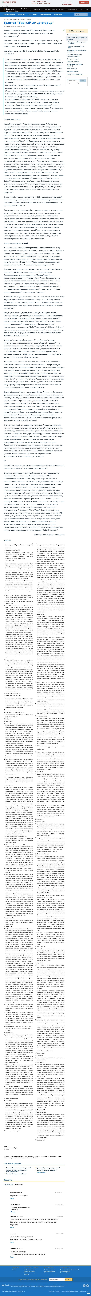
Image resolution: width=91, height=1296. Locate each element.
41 (33, 253)
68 (47, 381)
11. (4, 660)
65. (36, 837)
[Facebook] (84, 1285)
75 (43, 424)
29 (46, 186)
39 (63, 250)
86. (36, 1140)
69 (35, 397)
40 (21, 253)
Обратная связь (84, 1291)
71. (36, 946)
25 (49, 175)
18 (30, 149)
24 (12, 175)
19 (20, 152)
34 (12, 227)
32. (4, 917)
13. (4, 695)
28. (4, 844)
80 (17, 484)
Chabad (30, 1285)
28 (25, 183)
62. (36, 819)
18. (4, 719)
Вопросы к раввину (50, 9)
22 (62, 169)
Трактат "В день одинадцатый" (47, 1170)
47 (58, 286)
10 (51, 129)
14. (4, 698)
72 (16, 414)
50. (36, 563)
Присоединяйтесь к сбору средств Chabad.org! (40, 2)
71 (41, 406)
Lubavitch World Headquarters (61, 1285)
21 (35, 169)
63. (36, 821)
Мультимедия (58, 14)
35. (4, 928)
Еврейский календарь (29, 1271)
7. (4, 587)
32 (24, 205)
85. (36, 1114)
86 (14, 521)
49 (44, 292)
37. (4, 1012)
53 (45, 329)
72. (36, 948)
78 (23, 481)
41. (4, 1056)
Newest (17, 1184)
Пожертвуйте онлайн (71, 9)
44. (4, 1098)
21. (4, 745)
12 (9, 135)
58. (36, 752)
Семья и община (32, 14)
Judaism (47, 1286)
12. (4, 693)
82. (36, 1078)
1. (4, 543)
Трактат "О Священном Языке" (16, 1174)
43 (31, 261)
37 (43, 238)
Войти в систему (38, 9)
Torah (43, 1286)
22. (4, 759)
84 (9, 507)
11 (30, 132)
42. (4, 1064)
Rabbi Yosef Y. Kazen (32, 1286)
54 (36, 332)
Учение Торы (21, 14)
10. (4, 605)
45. (4, 1100)
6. (4, 580)
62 (10, 357)
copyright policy (33, 1157)
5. (4, 563)
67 (23, 381)
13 (24, 140)
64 (59, 364)
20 (35, 160)
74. (36, 965)
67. (36, 856)
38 (25, 247)
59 (57, 348)
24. (4, 785)
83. (36, 1109)
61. (36, 805)
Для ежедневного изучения (31, 1273)
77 (56, 436)
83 (41, 495)
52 (63, 326)
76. (36, 1020)
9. (4, 601)
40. (4, 1035)
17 (49, 146)
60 (6, 351)
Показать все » (41, 1172)
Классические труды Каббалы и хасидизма (17, 19)
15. (4, 710)
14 (56, 140)
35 (55, 235)
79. (36, 1057)
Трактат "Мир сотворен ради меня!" (48, 1168)
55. (36, 716)
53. (36, 682)
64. (36, 824)
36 (18, 238)
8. (4, 595)
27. (4, 838)
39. (4, 1032)
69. (36, 899)
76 (12, 433)
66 (14, 378)
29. (4, 868)
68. (36, 895)
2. (4, 550)
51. (36, 614)
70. (36, 932)
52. (36, 616)
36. (4, 1004)
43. (4, 1086)
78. (36, 1055)
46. (4, 1103)
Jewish (52, 1286)
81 (31, 487)
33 (23, 218)
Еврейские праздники (49, 1269)
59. (36, 771)
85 (39, 509)
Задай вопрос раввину (29, 1269)
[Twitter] (87, 1285)
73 (12, 420)
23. (4, 777)
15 (9, 143)
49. (36, 543)
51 (46, 326)
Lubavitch (35, 1285)
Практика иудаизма (9, 14)
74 (36, 420)
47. (4, 1128)
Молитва (46, 1273)
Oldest (21, 1184)
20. (4, 723)
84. (36, 1112)
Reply (12, 1198)
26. (4, 836)
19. (4, 721)
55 (60, 332)
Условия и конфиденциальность (70, 1291)
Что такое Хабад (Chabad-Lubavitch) (69, 1269)
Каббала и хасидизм (45, 14)
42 (37, 256)
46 (50, 280)
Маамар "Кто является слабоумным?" (18, 1168)
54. (36, 704)
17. (4, 714)
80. (36, 1062)
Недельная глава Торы (49, 1271)
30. (4, 874)
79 (57, 481)
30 (46, 189)
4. (4, 560)
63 (59, 361)
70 (23, 400)
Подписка (26, 1274)
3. (4, 552)
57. (36, 745)
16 (53, 143)
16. (4, 712)
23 (14, 172)
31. (4, 909)
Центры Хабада (64, 1273)
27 (10, 180)
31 (13, 192)
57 (56, 342)
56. (36, 718)
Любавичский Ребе (65, 1271)
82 (7, 495)
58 (40, 345)
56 (27, 335)
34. (4, 926)
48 (40, 289)
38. (4, 1026)
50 (35, 326)
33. (4, 920)
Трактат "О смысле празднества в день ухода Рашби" (17, 1170)
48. (4, 1130)
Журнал (14, 1269)
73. (36, 962)
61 (33, 354)
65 (40, 370)
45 (53, 264)
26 (50, 178)
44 (21, 264)
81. (36, 1064)
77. (36, 1053)
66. (36, 853)
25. (4, 787)
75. (36, 990)
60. (36, 774)
